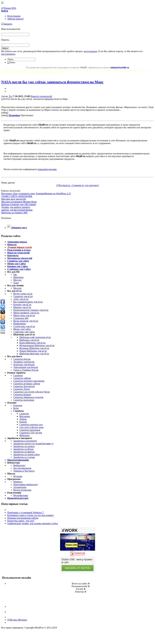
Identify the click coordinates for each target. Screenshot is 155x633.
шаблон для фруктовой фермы (17, 210)
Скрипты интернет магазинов (28, 381)
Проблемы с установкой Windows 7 (25, 512)
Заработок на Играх (23, 449)
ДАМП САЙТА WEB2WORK (16, 196)
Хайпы (23, 419)
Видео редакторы (22, 490)
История (17, 476)
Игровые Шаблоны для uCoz (34, 348)
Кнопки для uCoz (22, 304)
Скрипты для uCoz (23, 296)
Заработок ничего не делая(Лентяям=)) (33, 443)
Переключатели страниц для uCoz (30, 310)
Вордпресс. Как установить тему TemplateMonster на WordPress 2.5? (36, 193)
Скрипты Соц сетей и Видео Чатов (31, 391)
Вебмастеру (19, 465)
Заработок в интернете (25, 441)
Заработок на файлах (24, 451)
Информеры (19, 323)
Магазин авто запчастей (13, 199)
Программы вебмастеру (25, 484)
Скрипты (18, 375)
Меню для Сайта (22, 329)
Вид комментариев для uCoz (28, 302)
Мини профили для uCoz (26, 312)
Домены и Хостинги (24, 471)
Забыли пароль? (15, 18)
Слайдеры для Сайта (24, 332)
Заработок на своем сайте (26, 454)
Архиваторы (19, 487)
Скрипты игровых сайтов (26, 383)
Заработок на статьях (24, 457)
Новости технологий (41, 96)
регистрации (90, 51)
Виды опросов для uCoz (25, 321)
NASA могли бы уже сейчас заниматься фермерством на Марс (52, 82)
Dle (15, 274)
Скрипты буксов (21, 359)
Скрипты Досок (21, 389)
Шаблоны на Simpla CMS (14, 212)
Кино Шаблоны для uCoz (32, 342)
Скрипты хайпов (22, 378)
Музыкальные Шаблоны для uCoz (36, 345)
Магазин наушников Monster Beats (19, 201)
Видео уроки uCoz (22, 293)
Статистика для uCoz (24, 326)
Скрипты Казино (22, 394)
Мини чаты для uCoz (24, 315)
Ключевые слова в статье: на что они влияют (30, 515)
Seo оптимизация (22, 468)
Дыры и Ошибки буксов (25, 370)
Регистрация (13, 16)
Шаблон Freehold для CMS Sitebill (18, 204)
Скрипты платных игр (31, 424)
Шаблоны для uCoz (29, 340)
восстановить (8, 54)
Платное (17, 405)
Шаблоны (18, 277)
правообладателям (47, 169)
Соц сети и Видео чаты (31, 427)
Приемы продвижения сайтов (22, 518)
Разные (23, 421)
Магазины (24, 416)
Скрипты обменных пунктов (28, 397)
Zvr (10, 96)
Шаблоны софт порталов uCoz (35, 337)
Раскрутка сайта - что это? (20, 520)
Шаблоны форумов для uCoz (34, 353)
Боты (16, 408)
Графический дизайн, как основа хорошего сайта (32, 523)
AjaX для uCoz (20, 299)
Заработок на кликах (24, 446)
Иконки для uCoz (22, 307)
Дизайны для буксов (23, 362)
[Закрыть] (6, 24)
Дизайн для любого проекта (15, 207)
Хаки (16, 282)
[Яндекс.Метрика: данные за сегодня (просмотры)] (17, 619)
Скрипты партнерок (23, 400)
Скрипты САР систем (30, 432)
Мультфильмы (20, 495)
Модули (17, 280)
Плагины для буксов (24, 364)
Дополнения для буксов (25, 367)
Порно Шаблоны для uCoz (33, 351)
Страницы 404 (20, 318)
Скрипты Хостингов (24, 386)
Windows (17, 481)
